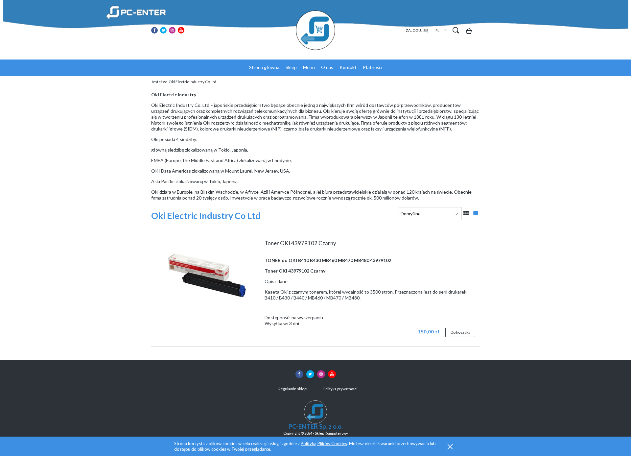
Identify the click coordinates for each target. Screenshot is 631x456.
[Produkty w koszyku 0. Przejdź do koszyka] (470, 32)
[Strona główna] (315, 30)
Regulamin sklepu (293, 389)
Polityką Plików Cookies (324, 443)
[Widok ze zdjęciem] (466, 213)
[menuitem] (264, 67)
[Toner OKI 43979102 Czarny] (207, 274)
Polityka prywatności (340, 389)
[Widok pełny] (475, 213)
